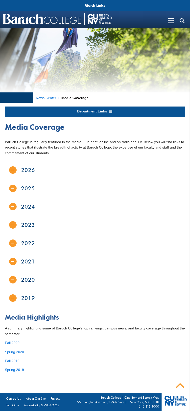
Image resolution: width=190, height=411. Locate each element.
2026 (28, 170)
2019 (28, 298)
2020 (28, 279)
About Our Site (36, 398)
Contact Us (13, 398)
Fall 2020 (12, 343)
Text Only (12, 405)
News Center (46, 98)
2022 (28, 243)
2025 (28, 188)
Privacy (55, 398)
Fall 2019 (12, 361)
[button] (182, 21)
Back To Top (180, 386)
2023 (28, 225)
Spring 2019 (14, 370)
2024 (28, 206)
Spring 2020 (14, 352)
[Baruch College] (42, 18)
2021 (28, 261)
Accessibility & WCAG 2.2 (42, 405)
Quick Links (95, 5)
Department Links (92, 111)
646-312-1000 (149, 406)
